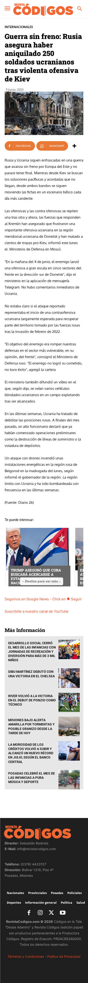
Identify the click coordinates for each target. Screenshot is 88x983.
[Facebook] (28, 913)
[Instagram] (40, 913)
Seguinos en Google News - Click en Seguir (43, 599)
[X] (51, 913)
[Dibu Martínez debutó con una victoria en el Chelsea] (69, 678)
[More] (74, 146)
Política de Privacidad (63, 956)
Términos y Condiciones (26, 956)
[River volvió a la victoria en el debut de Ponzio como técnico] (69, 702)
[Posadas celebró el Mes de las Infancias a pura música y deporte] (69, 779)
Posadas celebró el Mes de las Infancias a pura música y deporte (31, 777)
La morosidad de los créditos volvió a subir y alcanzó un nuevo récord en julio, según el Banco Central (30, 753)
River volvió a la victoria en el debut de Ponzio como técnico (32, 700)
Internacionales (19, 27)
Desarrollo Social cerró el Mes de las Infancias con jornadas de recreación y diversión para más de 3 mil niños (32, 651)
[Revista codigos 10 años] (43, 9)
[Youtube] (62, 913)
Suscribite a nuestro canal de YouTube (37, 611)
